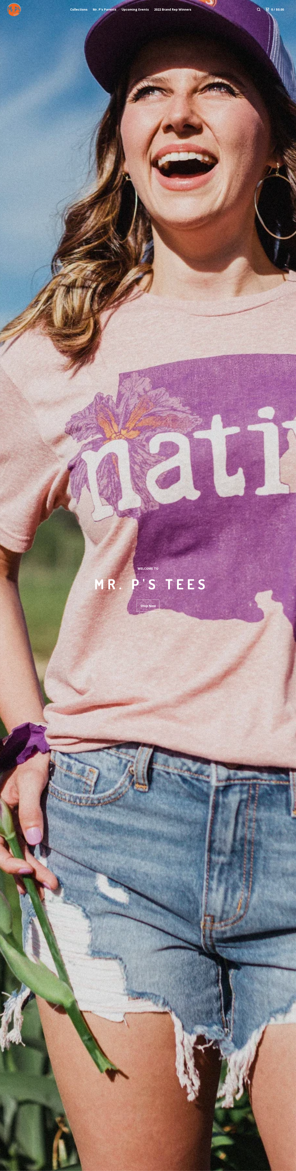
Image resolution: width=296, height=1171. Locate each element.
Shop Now (148, 606)
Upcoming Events (135, 9)
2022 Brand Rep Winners (172, 9)
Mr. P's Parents (104, 9)
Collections (79, 9)
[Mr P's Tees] (25, 9)
